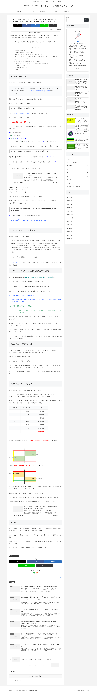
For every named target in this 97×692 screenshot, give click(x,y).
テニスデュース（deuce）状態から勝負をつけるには (27, 61)
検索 (67, 17)
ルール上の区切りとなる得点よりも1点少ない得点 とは (29, 54)
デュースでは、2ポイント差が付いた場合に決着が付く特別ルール (32, 63)
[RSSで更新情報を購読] (37, 573)
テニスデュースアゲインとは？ (22, 65)
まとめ (16, 69)
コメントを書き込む (35, 676)
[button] (53, 25)
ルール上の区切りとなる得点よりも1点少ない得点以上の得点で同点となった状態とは (36, 56)
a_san (77, 41)
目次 (33, 47)
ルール (18, 555)
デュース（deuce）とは (20, 50)
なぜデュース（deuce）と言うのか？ (24, 59)
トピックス (12, 555)
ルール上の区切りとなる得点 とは (24, 52)
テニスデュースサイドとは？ (22, 67)
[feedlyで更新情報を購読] (34, 573)
